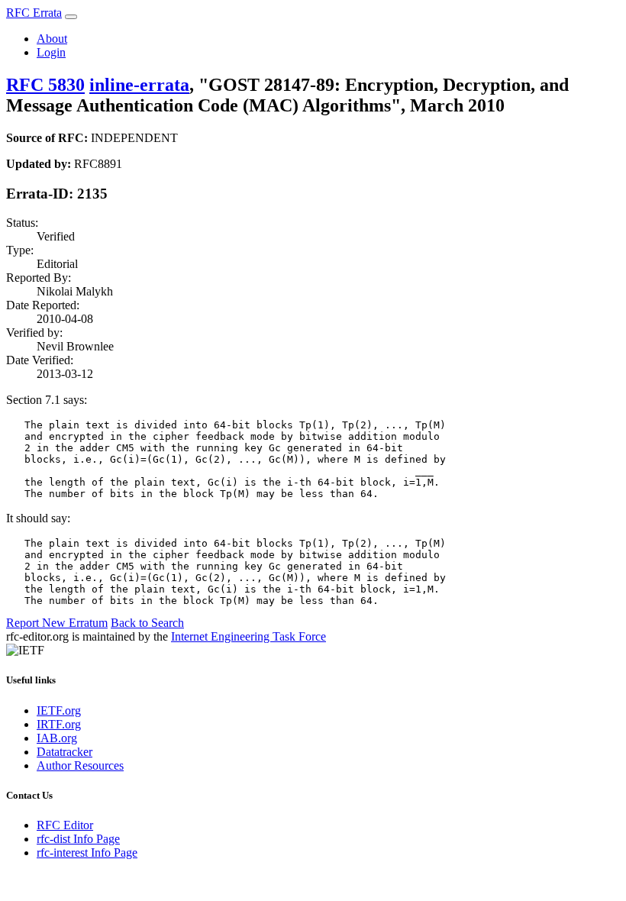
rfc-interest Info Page (87, 852)
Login (51, 52)
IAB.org (57, 737)
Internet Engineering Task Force (248, 636)
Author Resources (80, 765)
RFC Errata (34, 12)
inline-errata (139, 85)
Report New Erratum (57, 622)
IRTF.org (59, 724)
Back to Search (147, 622)
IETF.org (59, 710)
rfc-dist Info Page (78, 838)
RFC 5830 (45, 85)
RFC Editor (65, 825)
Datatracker (64, 751)
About (52, 38)
